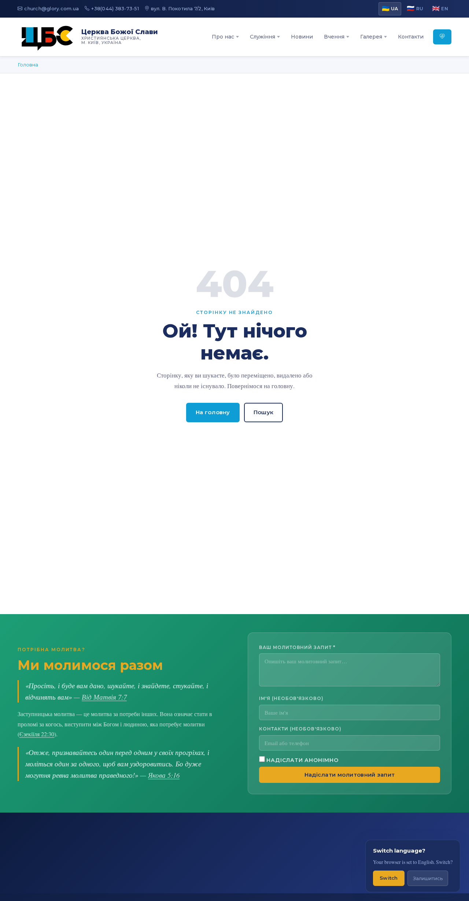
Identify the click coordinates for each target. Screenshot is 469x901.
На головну (213, 412)
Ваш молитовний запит (297, 647)
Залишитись (428, 878)
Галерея (371, 37)
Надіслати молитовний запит (349, 774)
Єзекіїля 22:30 (36, 734)
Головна (28, 65)
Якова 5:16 (164, 775)
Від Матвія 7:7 (104, 696)
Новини (302, 37)
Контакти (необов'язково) (300, 729)
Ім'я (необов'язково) (291, 698)
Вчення (334, 37)
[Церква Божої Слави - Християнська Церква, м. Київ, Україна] (47, 36)
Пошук (264, 412)
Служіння (262, 37)
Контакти (411, 37)
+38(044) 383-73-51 (115, 8)
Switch (389, 878)
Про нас (223, 37)
